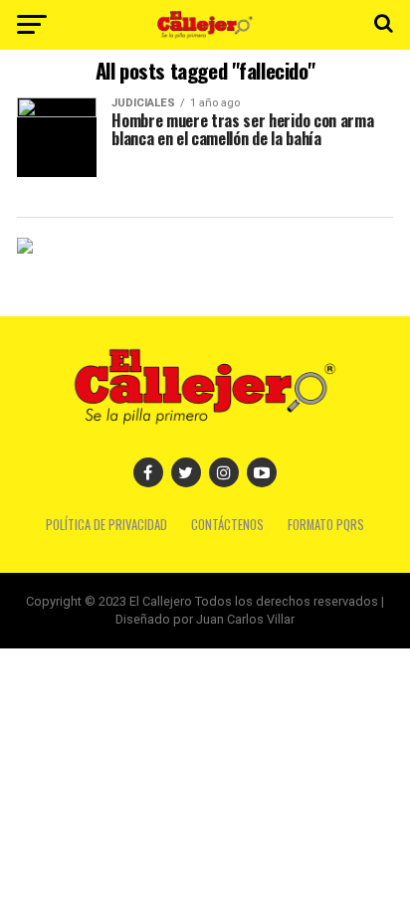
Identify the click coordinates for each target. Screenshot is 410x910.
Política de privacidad (106, 524)
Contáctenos (227, 524)
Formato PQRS (326, 524)
